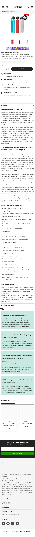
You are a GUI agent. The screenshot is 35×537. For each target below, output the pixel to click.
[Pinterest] (12, 523)
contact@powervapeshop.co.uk (10, 514)
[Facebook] (3, 523)
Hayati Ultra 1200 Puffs (26, 424)
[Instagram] (8, 523)
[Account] (27, 7)
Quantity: (4, 65)
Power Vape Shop (18, 141)
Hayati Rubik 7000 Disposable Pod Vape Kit (9, 425)
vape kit (5, 174)
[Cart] (31, 7)
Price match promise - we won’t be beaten (13, 62)
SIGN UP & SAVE (17, 453)
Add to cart (22, 69)
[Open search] (7, 7)
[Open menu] (3, 7)
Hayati (9, 421)
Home (2, 11)
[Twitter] (17, 523)
